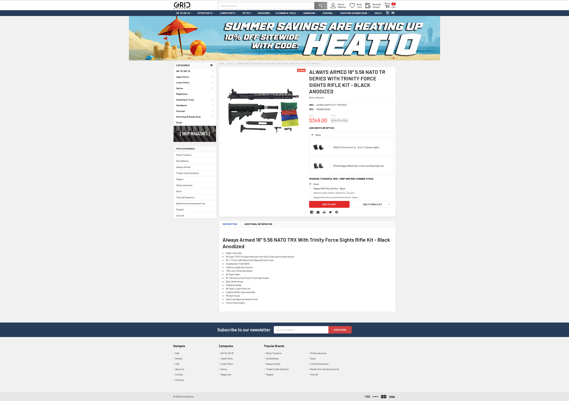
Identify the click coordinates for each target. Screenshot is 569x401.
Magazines (264, 13)
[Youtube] (393, 13)
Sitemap (179, 379)
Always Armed (183, 167)
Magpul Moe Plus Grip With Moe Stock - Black (336, 197)
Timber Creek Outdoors (187, 173)
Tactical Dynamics (185, 197)
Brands (178, 358)
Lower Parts (227, 13)
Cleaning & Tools (285, 13)
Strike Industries (184, 185)
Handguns (309, 13)
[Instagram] (387, 13)
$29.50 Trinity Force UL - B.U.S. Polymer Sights (356, 147)
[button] (195, 134)
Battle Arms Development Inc (190, 203)
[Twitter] (330, 212)
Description (230, 224)
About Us (179, 369)
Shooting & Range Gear (353, 13)
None (318, 134)
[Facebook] (311, 212)
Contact (179, 374)
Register (342, 7)
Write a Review (316, 97)
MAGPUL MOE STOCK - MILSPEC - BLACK (334, 192)
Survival (328, 13)
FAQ (177, 363)
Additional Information (258, 224)
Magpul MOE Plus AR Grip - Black (329, 188)
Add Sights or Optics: (322, 127)
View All (180, 215)
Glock (179, 191)
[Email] (318, 212)
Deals (378, 13)
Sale (177, 353)
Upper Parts (204, 13)
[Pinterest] (336, 212)
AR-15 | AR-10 (183, 13)
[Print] (324, 212)
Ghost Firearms (183, 154)
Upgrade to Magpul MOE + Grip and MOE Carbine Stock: (341, 178)
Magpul (179, 179)
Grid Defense (182, 160)
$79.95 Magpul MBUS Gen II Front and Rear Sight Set (358, 165)
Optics (246, 13)
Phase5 (180, 209)
